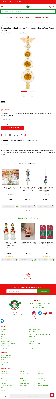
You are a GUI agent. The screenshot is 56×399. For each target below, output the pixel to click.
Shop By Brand (32, 348)
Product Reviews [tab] (31, 140)
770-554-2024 (40, 307)
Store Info (31, 341)
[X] (17, 135)
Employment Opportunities (8, 346)
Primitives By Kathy (25, 383)
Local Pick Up (4, 348)
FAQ (2, 331)
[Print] (14, 135)
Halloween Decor (5, 357)
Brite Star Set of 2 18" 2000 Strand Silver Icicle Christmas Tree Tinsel (46, 244)
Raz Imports (4, 371)
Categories (4, 352)
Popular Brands (6, 368)
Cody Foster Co (23, 376)
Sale (2, 364)
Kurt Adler (3, 376)
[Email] (10, 135)
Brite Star (22, 371)
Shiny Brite (3, 383)
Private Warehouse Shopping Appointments (40, 334)
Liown (39, 383)
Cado (21, 390)
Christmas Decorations (6, 355)
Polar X (2, 378)
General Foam (23, 385)
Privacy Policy (32, 331)
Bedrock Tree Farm (43, 385)
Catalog (3, 334)
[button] (14, 310)
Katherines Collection (6, 385)
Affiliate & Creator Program (8, 343)
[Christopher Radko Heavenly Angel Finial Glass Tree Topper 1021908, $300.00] (10, 177)
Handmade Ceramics (43, 380)
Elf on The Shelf (5, 380)
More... (40, 388)
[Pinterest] (25, 135)
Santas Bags (41, 378)
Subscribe (43, 291)
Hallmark (3, 390)
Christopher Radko (24, 373)
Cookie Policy (4, 339)
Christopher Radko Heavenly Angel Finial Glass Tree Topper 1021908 (10, 189)
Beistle (21, 378)
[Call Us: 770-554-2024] (50, 6)
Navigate (4, 326)
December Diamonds (25, 380)
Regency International (25, 388)
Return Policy (32, 336)
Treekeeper (41, 373)
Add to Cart (33, 396)
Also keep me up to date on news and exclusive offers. (18, 124)
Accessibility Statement (7, 341)
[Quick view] (17, 206)
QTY (3, 396)
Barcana (40, 376)
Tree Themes (4, 362)
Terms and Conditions (34, 343)
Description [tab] (5, 140)
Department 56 (5, 373)
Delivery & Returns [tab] (17, 140)
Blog (2, 336)
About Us (3, 329)
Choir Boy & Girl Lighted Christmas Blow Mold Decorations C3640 (9, 244)
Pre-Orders (3, 360)
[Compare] (16, 259)
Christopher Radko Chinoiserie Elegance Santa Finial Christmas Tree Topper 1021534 (28, 189)
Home (2, 22)
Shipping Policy (33, 339)
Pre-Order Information (34, 329)
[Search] (53, 11)
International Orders (34, 346)
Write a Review (23, 33)
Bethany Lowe (4, 388)
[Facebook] (6, 135)
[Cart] (53, 6)
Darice (39, 371)
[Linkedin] (21, 135)
